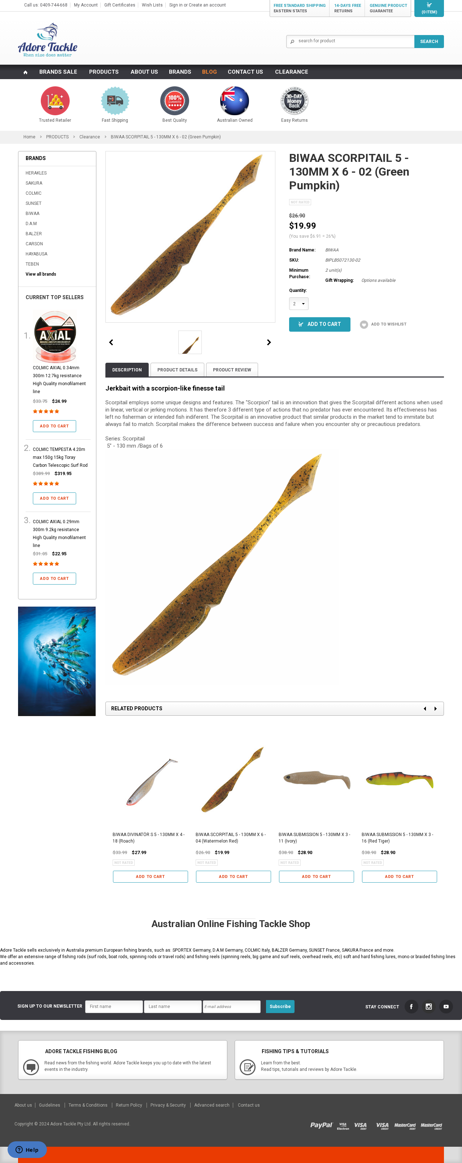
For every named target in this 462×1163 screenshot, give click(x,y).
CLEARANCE (291, 72)
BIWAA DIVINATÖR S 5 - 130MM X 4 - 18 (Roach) (148, 838)
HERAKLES (36, 173)
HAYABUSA (36, 254)
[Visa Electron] (345, 1124)
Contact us (249, 1105)
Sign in (176, 5)
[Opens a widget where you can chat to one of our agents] (27, 1150)
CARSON (34, 243)
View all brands (41, 274)
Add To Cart (324, 324)
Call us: (32, 5)
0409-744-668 (53, 5)
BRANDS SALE (58, 72)
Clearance (89, 136)
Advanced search (212, 1105)
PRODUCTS (104, 72)
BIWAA (32, 213)
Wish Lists (152, 5)
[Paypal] (323, 1124)
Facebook (411, 1006)
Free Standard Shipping (300, 8)
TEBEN (32, 264)
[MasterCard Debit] (407, 1124)
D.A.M (31, 223)
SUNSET (34, 203)
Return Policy (129, 1105)
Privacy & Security (169, 1105)
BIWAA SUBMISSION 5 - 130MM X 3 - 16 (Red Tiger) (397, 838)
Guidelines (50, 1105)
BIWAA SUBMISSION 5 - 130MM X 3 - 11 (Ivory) (314, 838)
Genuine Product (388, 8)
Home (29, 136)
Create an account (207, 5)
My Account (86, 5)
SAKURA (34, 183)
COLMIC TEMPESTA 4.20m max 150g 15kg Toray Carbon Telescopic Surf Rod (60, 457)
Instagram (429, 1006)
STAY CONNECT (382, 1006)
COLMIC (34, 193)
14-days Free (347, 8)
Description (127, 369)
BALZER (34, 233)
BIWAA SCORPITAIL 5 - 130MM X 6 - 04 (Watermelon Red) (231, 838)
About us (23, 1105)
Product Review (232, 369)
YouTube (446, 1006)
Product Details (177, 369)
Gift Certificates (119, 5)
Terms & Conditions (89, 1105)
